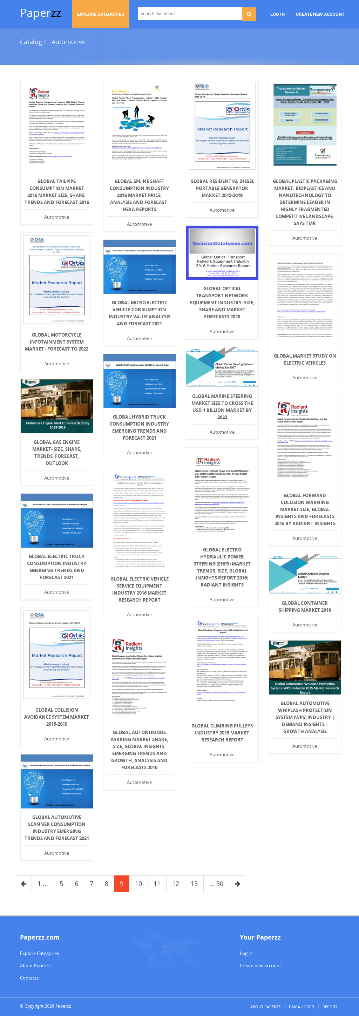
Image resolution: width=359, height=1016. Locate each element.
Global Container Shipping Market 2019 (305, 606)
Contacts (29, 978)
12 (175, 883)
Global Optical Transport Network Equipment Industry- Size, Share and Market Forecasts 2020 (222, 302)
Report (330, 1006)
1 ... (43, 883)
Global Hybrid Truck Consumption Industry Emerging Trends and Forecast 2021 (139, 427)
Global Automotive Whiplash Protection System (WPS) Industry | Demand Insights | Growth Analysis (305, 717)
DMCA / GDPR (301, 1006)
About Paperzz (35, 965)
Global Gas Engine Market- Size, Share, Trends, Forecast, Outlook (56, 452)
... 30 (216, 883)
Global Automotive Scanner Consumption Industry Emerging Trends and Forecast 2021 (57, 827)
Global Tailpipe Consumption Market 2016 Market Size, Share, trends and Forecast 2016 (57, 191)
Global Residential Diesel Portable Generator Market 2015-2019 (222, 188)
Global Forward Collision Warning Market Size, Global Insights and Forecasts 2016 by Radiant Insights (305, 509)
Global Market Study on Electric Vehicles (305, 359)
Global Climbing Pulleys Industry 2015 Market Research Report (222, 733)
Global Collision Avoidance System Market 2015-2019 (56, 717)
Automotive (69, 42)
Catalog (31, 42)
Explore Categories (39, 953)
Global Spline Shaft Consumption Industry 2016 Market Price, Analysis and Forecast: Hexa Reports (139, 195)
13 (194, 883)
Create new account (260, 965)
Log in (246, 953)
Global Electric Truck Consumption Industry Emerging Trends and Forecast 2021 (56, 567)
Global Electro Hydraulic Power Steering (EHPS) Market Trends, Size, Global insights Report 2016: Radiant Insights (222, 567)
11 (157, 883)
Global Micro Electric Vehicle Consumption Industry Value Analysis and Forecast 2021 (139, 313)
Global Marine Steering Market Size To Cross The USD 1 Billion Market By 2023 (222, 406)
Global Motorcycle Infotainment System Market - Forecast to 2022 (56, 342)
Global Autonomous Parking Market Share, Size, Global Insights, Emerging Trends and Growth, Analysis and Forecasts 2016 (139, 750)
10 (138, 883)
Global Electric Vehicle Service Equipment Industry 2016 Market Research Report (139, 589)
